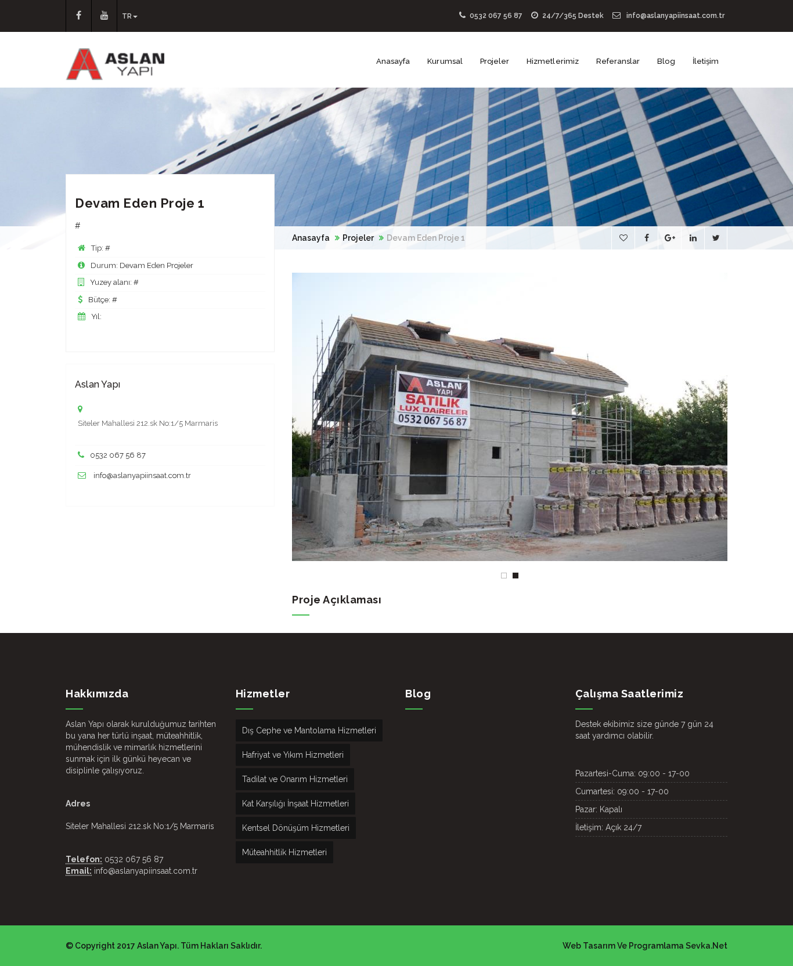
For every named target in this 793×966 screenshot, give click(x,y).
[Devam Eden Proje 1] (509, 417)
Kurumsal (444, 61)
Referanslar (618, 61)
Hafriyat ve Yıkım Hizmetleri (293, 754)
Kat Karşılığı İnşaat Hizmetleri (295, 803)
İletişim (706, 61)
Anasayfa (393, 61)
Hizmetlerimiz (553, 61)
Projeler (494, 61)
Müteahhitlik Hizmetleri (284, 852)
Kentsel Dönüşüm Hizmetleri (295, 828)
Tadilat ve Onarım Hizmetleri (295, 779)
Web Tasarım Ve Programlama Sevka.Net (645, 945)
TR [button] (127, 16)
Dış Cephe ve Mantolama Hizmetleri (309, 730)
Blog (666, 61)
